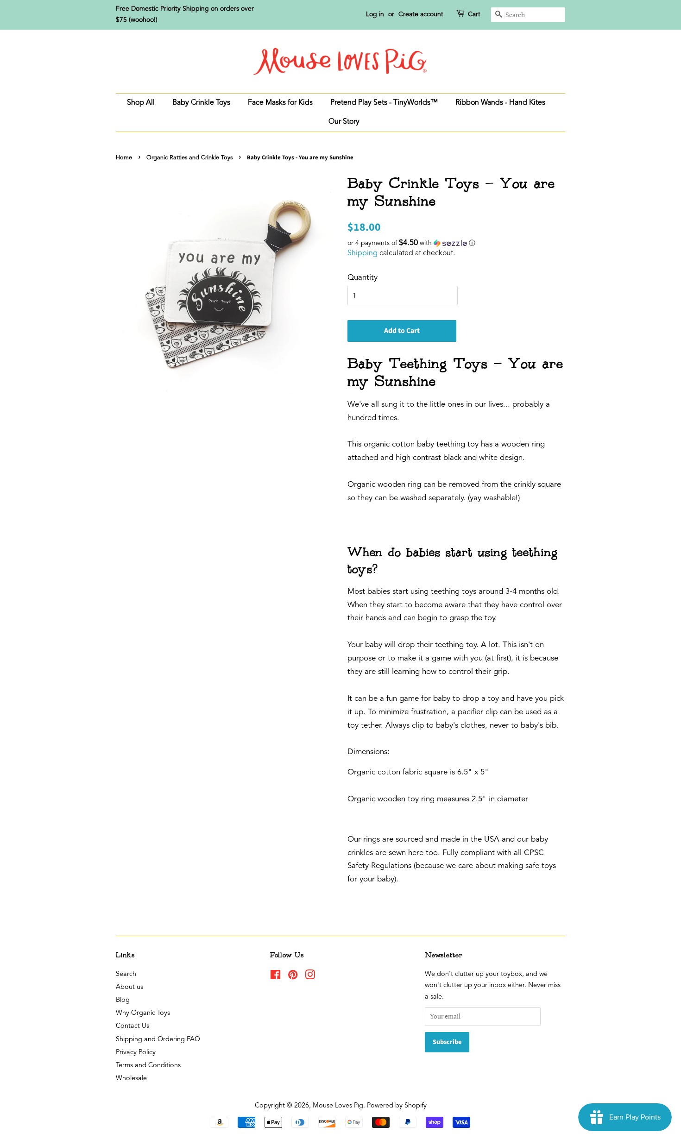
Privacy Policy (136, 1052)
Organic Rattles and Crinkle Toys (189, 158)
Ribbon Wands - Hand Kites (500, 103)
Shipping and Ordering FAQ (158, 1039)
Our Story (343, 122)
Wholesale (131, 1078)
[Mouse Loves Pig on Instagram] (310, 977)
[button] (456, 243)
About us (129, 987)
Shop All (141, 103)
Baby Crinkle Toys (201, 103)
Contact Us (132, 1026)
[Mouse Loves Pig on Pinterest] (293, 977)
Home (124, 158)
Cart (474, 14)
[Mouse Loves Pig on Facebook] (275, 977)
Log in (375, 14)
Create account (420, 14)
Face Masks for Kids (280, 103)
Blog (123, 1000)
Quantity (362, 278)
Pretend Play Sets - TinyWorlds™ (384, 103)
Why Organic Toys (143, 1013)
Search (126, 974)
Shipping (362, 253)
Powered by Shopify (397, 1105)
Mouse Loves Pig (338, 1105)
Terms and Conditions (148, 1065)
